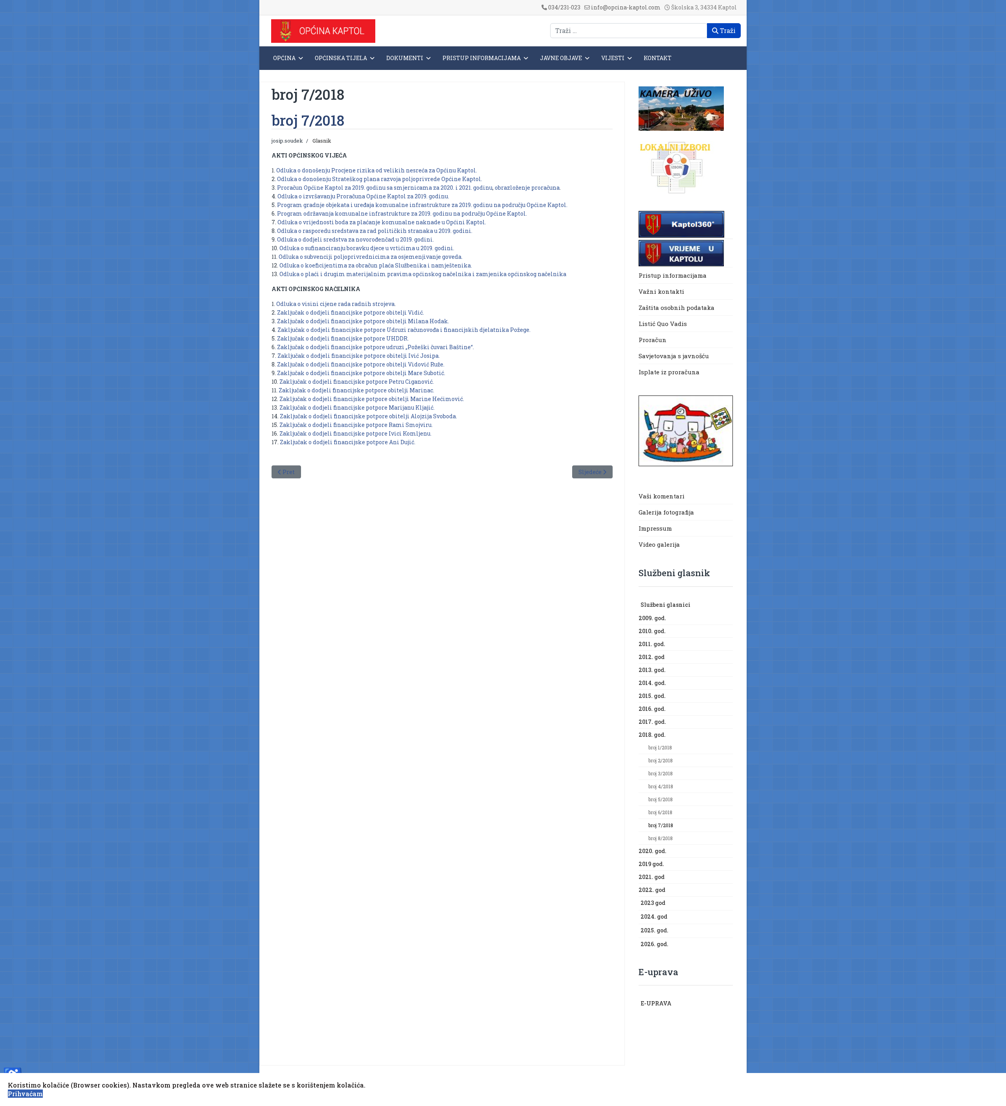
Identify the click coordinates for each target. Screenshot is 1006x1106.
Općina (284, 58)
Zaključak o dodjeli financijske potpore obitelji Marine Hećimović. (371, 399)
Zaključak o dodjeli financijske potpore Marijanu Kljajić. (357, 407)
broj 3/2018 (660, 773)
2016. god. (652, 708)
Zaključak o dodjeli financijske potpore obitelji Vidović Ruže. (360, 364)
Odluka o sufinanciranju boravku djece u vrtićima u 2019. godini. (366, 248)
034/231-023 (564, 7)
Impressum (655, 528)
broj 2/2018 (660, 760)
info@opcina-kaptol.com (626, 7)
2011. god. (652, 644)
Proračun (652, 340)
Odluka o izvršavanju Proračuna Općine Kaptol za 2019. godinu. (363, 196)
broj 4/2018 (660, 786)
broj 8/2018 (660, 838)
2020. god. (652, 851)
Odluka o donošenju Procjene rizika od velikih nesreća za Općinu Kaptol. (376, 170)
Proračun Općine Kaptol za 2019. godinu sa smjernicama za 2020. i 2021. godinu (384, 187)
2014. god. (652, 683)
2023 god (653, 902)
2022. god (652, 890)
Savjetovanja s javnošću (674, 356)
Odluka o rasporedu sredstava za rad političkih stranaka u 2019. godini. (374, 230)
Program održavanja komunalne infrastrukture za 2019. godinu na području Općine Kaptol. (401, 213)
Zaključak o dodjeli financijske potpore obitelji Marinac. (356, 390)
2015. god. (652, 695)
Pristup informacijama (481, 58)
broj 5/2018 (660, 799)
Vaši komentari (662, 496)
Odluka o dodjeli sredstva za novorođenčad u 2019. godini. (355, 239)
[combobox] (628, 30)
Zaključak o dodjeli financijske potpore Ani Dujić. (347, 442)
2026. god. (654, 944)
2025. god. (654, 930)
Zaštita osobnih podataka (676, 307)
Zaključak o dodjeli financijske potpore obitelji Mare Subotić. (361, 373)
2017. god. (652, 721)
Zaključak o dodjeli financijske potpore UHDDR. (343, 338)
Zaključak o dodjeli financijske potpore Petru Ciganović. (356, 381)
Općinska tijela (341, 58)
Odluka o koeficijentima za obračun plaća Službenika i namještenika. (375, 265)
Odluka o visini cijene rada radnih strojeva (335, 304)
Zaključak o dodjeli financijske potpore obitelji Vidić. (350, 312)
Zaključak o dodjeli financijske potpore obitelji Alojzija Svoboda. (368, 416)
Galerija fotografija (666, 512)
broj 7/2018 (660, 825)
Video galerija (659, 544)
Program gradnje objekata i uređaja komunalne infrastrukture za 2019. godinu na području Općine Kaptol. (422, 205)
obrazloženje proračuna (527, 187)
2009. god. (652, 618)
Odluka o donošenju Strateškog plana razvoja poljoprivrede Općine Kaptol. (379, 179)
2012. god (652, 657)
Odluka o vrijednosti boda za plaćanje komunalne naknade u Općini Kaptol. (381, 222)
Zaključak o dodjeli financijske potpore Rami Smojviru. (356, 424)
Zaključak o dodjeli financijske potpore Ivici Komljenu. (355, 433)
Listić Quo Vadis (663, 324)
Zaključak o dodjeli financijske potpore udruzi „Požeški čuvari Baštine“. (375, 347)
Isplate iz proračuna (670, 372)
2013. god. (652, 670)
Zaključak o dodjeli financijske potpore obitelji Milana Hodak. (363, 321)
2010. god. (652, 631)
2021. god (652, 877)
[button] (729, 605)
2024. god (654, 916)
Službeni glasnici (665, 604)
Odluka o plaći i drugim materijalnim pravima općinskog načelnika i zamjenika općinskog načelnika (422, 274)
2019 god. (651, 864)
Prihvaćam (25, 1094)
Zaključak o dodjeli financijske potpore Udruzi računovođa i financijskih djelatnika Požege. (404, 329)
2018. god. (652, 734)
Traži (727, 30)
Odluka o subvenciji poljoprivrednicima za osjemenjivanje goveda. (371, 256)
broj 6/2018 (660, 812)
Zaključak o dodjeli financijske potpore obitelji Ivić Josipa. (358, 355)
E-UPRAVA (656, 1003)
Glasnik (321, 140)
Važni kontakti (661, 291)
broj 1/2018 (660, 747)
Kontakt (658, 58)
